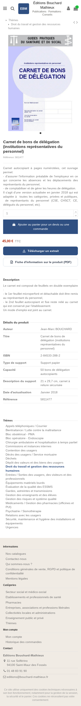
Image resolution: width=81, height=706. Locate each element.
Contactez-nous (16, 559)
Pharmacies (13, 602)
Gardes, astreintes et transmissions (29, 491)
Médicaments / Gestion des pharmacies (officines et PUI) (40, 505)
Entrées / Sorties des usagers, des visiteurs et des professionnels (38, 477)
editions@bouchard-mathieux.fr (27, 677)
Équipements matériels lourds (25, 482)
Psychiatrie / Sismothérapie (23, 511)
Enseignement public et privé (25, 618)
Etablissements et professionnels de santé (33, 597)
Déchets (11, 458)
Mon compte (14, 636)
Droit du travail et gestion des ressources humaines (35, 468)
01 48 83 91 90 (17, 671)
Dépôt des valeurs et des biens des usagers (34, 462)
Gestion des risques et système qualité (31, 499)
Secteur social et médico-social (26, 592)
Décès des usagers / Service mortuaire (31, 454)
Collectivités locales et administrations (30, 612)
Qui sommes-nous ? (19, 564)
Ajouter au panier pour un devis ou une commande (43, 226)
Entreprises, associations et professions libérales (38, 607)
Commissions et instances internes (28, 446)
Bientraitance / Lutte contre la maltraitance (33, 430)
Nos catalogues (16, 553)
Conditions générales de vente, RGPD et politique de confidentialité (40, 571)
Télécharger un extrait (43, 251)
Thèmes (8, 420)
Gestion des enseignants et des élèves (31, 495)
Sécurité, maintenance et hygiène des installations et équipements (40, 521)
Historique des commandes (24, 642)
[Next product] (77, 22)
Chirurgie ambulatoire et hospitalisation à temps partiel (41, 442)
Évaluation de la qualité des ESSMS (29, 486)
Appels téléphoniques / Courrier (26, 426)
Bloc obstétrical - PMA (20, 434)
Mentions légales (17, 578)
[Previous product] (74, 22)
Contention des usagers (21, 450)
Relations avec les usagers (23, 515)
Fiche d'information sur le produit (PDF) (43, 262)
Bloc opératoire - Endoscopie (25, 438)
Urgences (12, 527)
